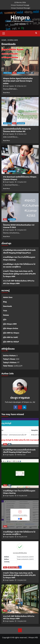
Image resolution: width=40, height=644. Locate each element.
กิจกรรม (6, 315)
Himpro (20, 17)
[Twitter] (20, 407)
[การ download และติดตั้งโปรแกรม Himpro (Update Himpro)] (20, 159)
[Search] (36, 33)
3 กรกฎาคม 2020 (21, 182)
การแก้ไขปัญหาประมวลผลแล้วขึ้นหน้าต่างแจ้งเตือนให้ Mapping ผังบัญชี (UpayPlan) (19, 251)
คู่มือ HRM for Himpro (11, 333)
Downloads (21, 73)
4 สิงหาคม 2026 (21, 454)
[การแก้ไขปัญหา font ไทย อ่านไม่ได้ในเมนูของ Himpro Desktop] (20, 473)
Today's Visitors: (10, 362)
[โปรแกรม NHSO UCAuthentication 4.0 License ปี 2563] (20, 207)
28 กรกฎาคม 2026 (22, 537)
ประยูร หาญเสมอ (9, 86)
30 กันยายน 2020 (21, 134)
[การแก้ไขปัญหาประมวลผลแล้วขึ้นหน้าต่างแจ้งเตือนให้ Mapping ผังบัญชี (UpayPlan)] (20, 432)
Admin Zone (7, 73)
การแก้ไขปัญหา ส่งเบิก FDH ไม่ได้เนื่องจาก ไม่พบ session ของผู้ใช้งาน (19, 265)
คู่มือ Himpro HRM (10, 324)
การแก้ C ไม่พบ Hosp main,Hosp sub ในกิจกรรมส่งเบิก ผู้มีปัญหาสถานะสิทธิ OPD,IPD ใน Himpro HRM (19, 273)
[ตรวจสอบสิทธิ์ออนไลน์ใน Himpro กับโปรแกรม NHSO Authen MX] (20, 111)
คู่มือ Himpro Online (10, 328)
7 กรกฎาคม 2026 (21, 580)
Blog (14, 73)
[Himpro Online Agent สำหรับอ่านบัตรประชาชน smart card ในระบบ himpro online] (20, 61)
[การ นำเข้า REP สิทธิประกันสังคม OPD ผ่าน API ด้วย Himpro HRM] (20, 598)
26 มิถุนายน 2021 (21, 86)
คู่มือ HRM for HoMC (10, 337)
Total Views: (8, 366)
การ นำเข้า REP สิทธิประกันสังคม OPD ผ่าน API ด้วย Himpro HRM (18, 282)
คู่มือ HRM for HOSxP (11, 342)
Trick (27, 73)
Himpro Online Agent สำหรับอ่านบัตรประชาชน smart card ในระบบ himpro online (18, 80)
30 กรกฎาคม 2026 (22, 495)
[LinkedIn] (24, 407)
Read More (6, 92)
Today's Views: (9, 359)
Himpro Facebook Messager (20, 8)
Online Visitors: (9, 355)
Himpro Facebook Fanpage (20, 5)
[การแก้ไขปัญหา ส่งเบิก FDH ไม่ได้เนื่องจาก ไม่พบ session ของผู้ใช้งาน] (20, 514)
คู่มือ (32, 73)
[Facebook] (15, 407)
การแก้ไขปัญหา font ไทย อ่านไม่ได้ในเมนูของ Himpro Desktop (19, 258)
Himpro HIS (33, 637)
